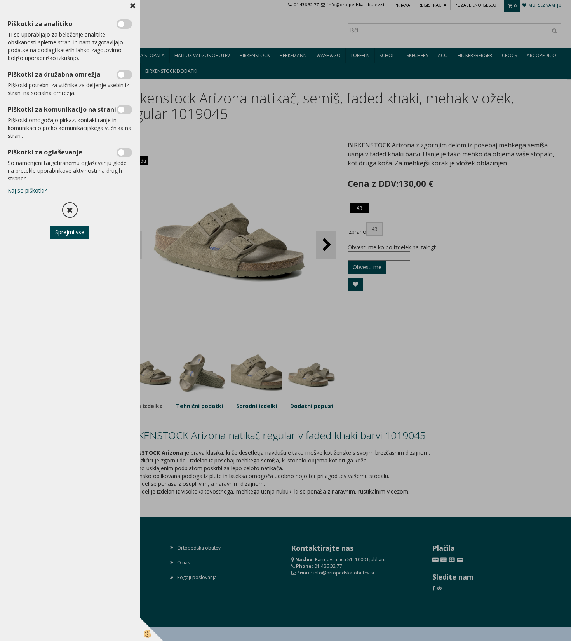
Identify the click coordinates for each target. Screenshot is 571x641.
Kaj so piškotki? (27, 190)
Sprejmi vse (70, 232)
